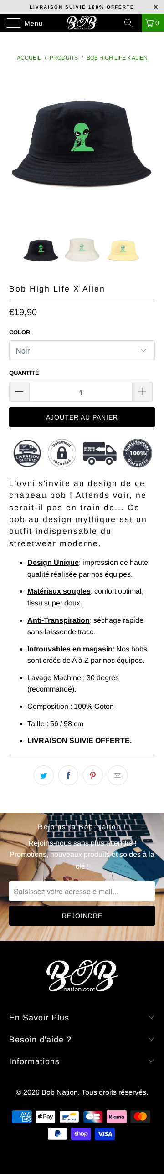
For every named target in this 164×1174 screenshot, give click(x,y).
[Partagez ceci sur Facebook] (68, 775)
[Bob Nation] (82, 23)
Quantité (24, 372)
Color (19, 332)
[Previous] (18, 146)
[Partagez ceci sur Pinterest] (93, 775)
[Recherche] (131, 23)
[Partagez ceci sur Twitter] (44, 775)
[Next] (146, 146)
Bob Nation (59, 1092)
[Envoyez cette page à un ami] (118, 775)
